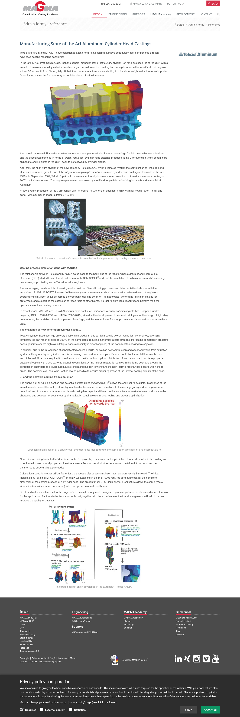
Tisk (178, 630)
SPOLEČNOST (185, 14)
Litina (22, 624)
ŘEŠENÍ (98, 14)
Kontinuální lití (26, 644)
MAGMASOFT (27, 620)
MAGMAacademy (160, 14)
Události (180, 634)
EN (174, 3)
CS (180, 3)
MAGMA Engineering (82, 617)
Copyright (24, 658)
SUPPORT (138, 14)
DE (168, 3)
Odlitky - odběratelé (81, 620)
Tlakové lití (25, 630)
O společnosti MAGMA (186, 617)
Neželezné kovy (27, 634)
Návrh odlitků (26, 641)
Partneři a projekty (184, 624)
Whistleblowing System (50, 661)
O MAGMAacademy (133, 617)
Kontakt (33, 661)
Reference (214, 24)
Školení (127, 620)
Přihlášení (213, 3)
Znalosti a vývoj (183, 620)
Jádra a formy (196, 24)
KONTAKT (206, 14)
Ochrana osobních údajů (43, 658)
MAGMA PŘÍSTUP (28, 617)
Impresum (62, 658)
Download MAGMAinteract (135, 659)
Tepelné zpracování (29, 651)
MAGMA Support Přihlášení (85, 632)
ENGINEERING (117, 14)
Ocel (22, 627)
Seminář (128, 627)
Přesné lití (24, 647)
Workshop (129, 624)
